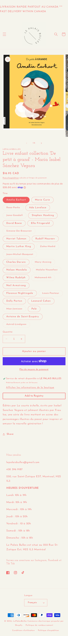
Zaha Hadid (49, 247)
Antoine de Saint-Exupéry (22, 316)
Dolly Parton (14, 301)
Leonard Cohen (41, 301)
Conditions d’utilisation (23, 630)
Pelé (34, 309)
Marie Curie (42, 200)
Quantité (7, 332)
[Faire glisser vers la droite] (41, 143)
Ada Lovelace (37, 207)
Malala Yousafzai (48, 270)
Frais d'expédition (11, 178)
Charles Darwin (16, 262)
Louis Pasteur (52, 294)
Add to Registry (34, 396)
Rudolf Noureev (45, 238)
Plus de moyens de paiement (33, 369)
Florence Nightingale (19, 293)
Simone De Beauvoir (21, 232)
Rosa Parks (15, 208)
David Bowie (14, 223)
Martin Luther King (18, 246)
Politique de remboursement (39, 625)
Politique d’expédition (48, 630)
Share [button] (10, 434)
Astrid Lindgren (18, 325)
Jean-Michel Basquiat (21, 255)
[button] (4, 34)
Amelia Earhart (16, 200)
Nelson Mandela (16, 270)
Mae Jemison (16, 309)
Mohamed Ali (45, 278)
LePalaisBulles (20, 621)
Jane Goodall (16, 216)
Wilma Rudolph (16, 277)
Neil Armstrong (16, 285)
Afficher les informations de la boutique (30, 387)
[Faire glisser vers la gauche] (26, 143)
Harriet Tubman (16, 238)
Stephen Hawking (43, 215)
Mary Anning (45, 263)
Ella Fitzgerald (40, 223)
